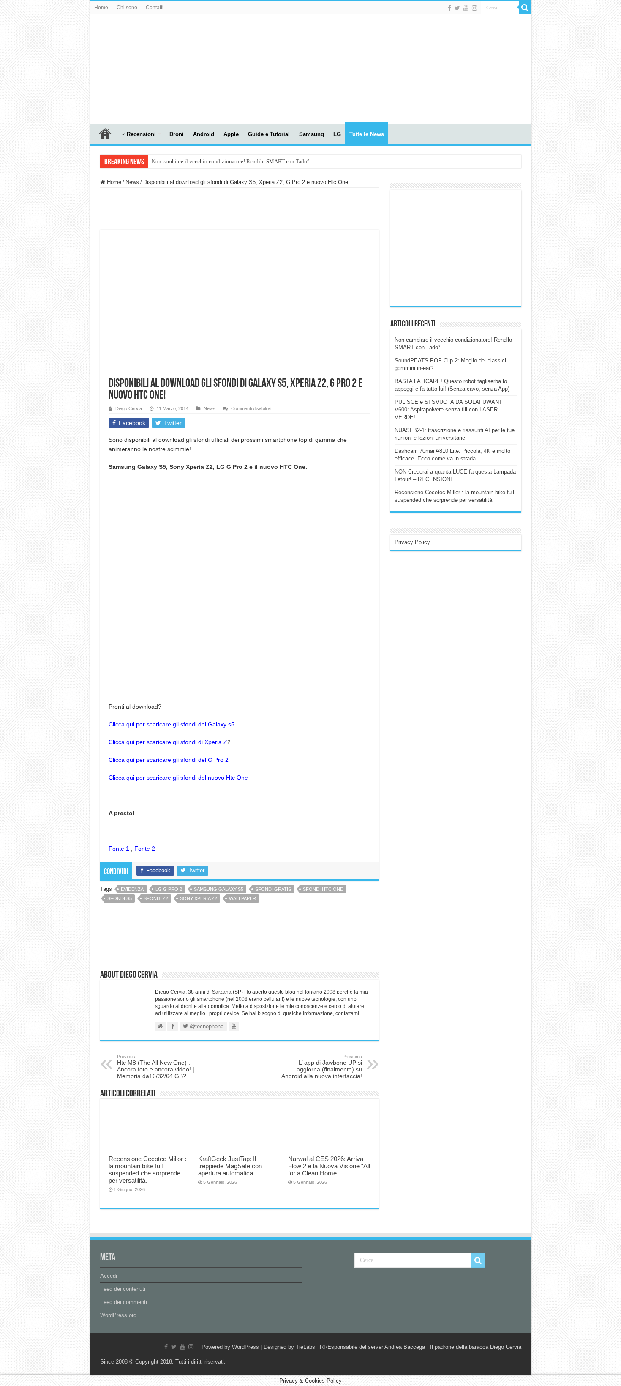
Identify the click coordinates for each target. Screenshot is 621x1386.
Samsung (311, 134)
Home (101, 8)
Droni (176, 134)
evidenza (132, 889)
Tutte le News (366, 134)
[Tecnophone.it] (136, 68)
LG (337, 134)
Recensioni (141, 134)
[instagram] (474, 8)
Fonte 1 (119, 848)
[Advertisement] (458, 247)
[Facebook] (449, 8)
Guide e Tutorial (269, 134)
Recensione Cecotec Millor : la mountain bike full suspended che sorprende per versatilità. (147, 1169)
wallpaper (242, 898)
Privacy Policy (412, 542)
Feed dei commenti (123, 1302)
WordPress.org (118, 1315)
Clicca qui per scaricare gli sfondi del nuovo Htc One (178, 777)
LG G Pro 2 (168, 889)
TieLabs (305, 1347)
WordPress (245, 1347)
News (132, 182)
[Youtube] (466, 8)
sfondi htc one (323, 889)
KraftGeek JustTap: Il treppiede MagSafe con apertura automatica (230, 1166)
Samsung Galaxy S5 (218, 889)
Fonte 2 (145, 848)
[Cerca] (525, 7)
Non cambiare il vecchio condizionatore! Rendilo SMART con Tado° (230, 161)
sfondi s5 (119, 898)
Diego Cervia (128, 408)
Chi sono (127, 8)
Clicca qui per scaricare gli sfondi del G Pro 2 (169, 759)
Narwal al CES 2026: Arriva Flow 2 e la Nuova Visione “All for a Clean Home (329, 1166)
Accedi (108, 1276)
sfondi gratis (273, 889)
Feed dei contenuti (122, 1289)
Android (203, 134)
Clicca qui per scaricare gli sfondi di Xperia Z (168, 742)
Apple (231, 134)
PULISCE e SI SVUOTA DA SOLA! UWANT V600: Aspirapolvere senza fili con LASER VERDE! (448, 409)
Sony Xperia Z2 (198, 898)
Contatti (154, 8)
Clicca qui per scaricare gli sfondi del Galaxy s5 (171, 724)
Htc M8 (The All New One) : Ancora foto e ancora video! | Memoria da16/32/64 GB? (155, 1066)
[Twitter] (457, 8)
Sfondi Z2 (156, 898)
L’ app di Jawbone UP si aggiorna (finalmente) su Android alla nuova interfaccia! (321, 1066)
